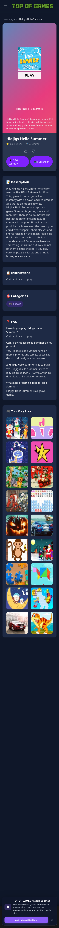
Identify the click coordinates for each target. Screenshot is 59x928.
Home (6, 19)
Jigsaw (14, 19)
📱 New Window (14, 161)
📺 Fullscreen (41, 161)
